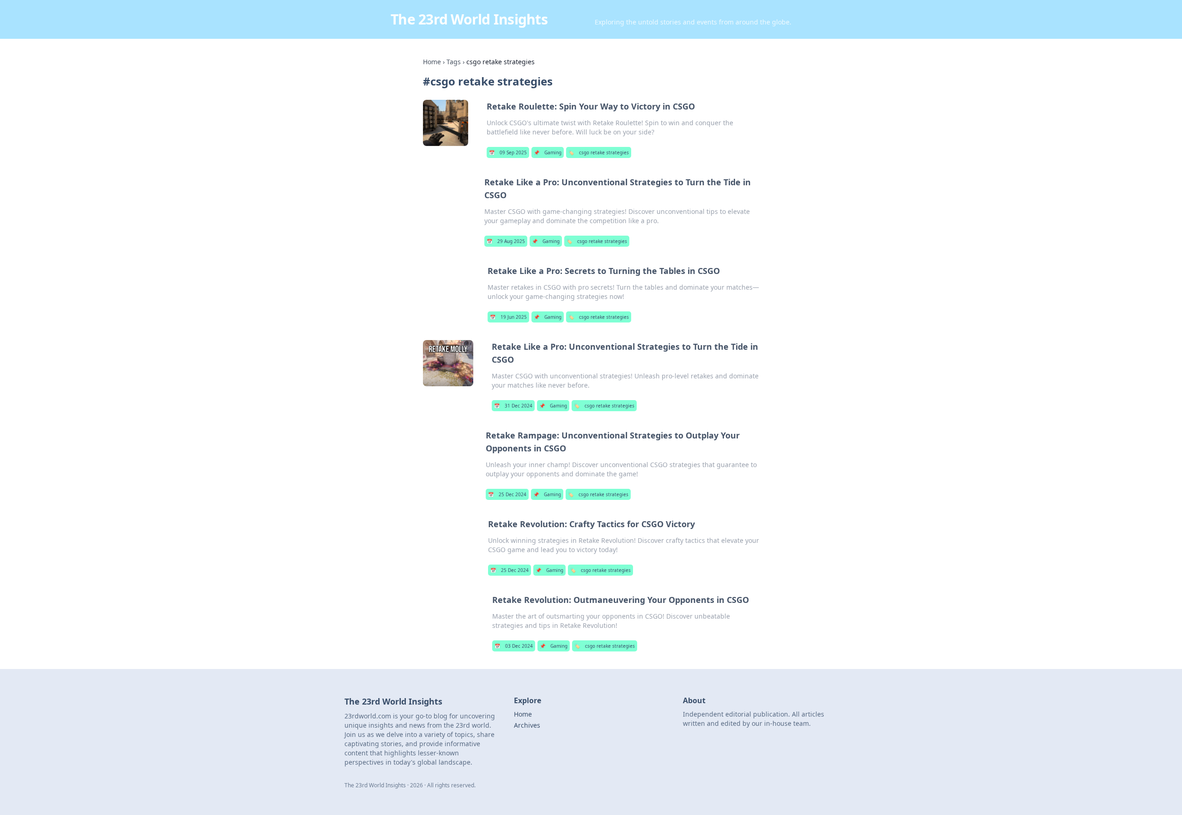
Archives (527, 725)
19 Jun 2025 (508, 317)
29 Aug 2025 (506, 241)
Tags (453, 61)
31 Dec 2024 (513, 405)
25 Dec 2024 (507, 494)
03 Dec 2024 (514, 646)
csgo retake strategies (598, 152)
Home (432, 61)
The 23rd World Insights (469, 19)
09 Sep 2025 (508, 152)
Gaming (547, 152)
